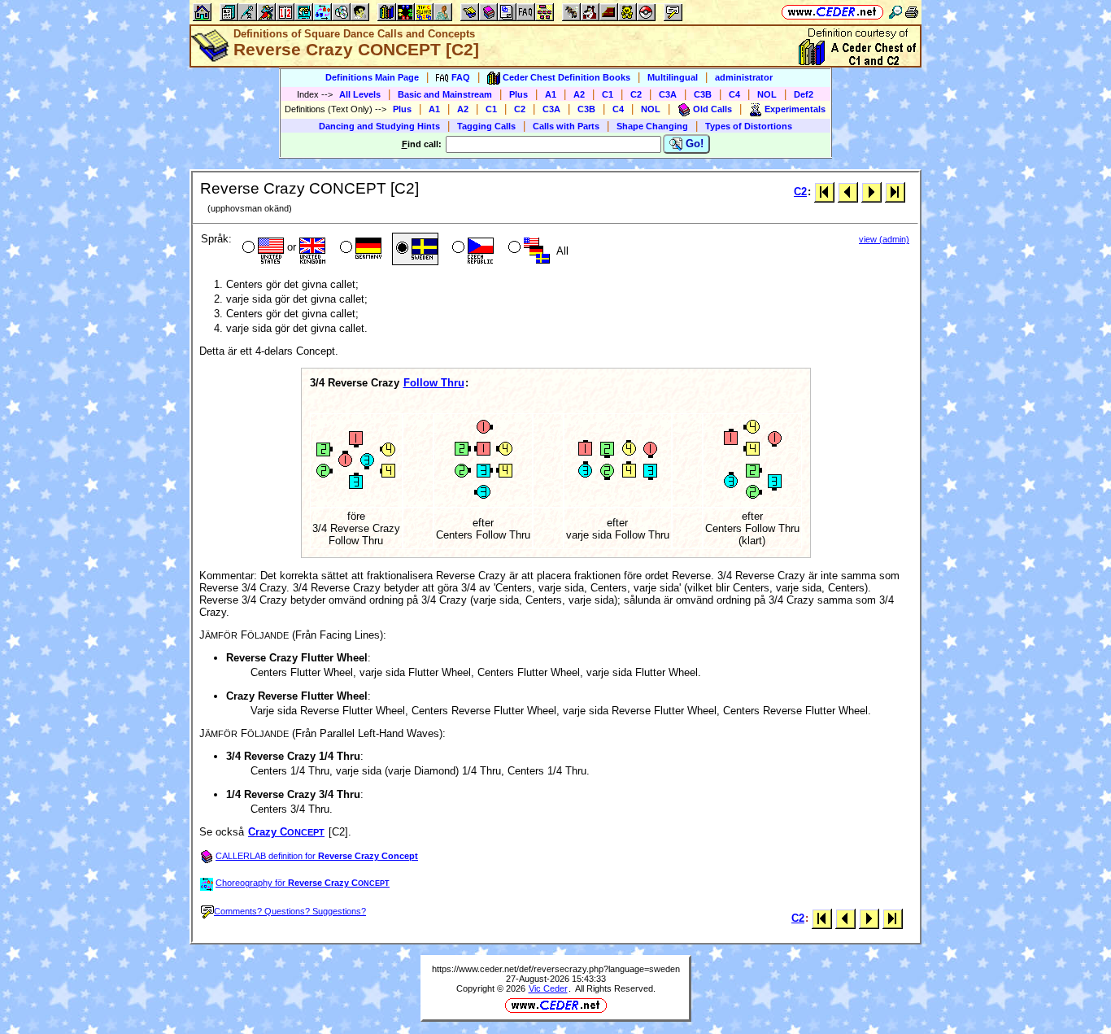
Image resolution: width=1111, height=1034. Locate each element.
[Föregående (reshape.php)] (848, 191)
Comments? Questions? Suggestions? (290, 911)
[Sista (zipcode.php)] (895, 191)
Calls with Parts (566, 126)
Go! (693, 143)
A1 (550, 94)
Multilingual (672, 77)
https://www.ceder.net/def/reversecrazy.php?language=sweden (556, 969)
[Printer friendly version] (911, 12)
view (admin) (884, 239)
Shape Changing (652, 126)
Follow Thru (433, 383)
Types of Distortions (748, 126)
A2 (579, 94)
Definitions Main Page (372, 77)
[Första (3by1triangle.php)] (824, 191)
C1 (607, 94)
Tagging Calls (486, 126)
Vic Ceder (548, 988)
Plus (518, 94)
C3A (668, 94)
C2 (636, 94)
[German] (359, 249)
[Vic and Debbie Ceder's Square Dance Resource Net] (832, 12)
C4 (734, 94)
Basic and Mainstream (445, 94)
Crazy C (286, 832)
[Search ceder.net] (895, 12)
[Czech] (471, 249)
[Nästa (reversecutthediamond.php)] (871, 191)
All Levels (360, 94)
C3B (703, 94)
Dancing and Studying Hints (379, 126)
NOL (767, 94)
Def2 (803, 94)
